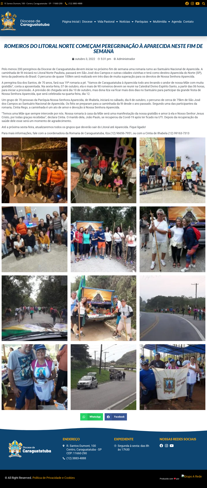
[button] (203, 3)
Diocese (87, 21)
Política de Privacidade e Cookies (54, 477)
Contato (188, 21)
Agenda (177, 21)
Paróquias (141, 21)
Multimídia (160, 21)
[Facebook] (187, 3)
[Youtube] (197, 3)
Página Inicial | (71, 21)
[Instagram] (192, 3)
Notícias (125, 21)
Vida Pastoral (106, 21)
